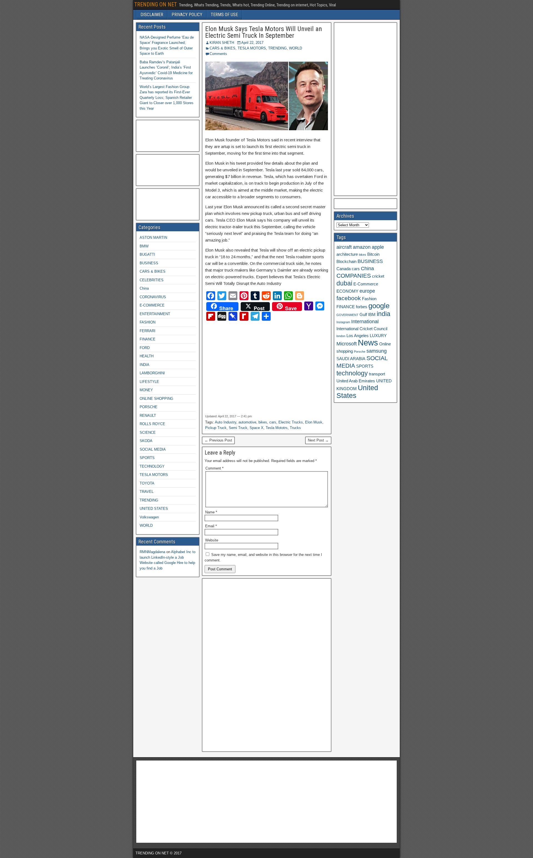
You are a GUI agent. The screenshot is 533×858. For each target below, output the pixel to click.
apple (378, 247)
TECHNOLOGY (152, 466)
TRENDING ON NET (155, 4)
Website (211, 540)
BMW (144, 246)
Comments (218, 54)
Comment (214, 468)
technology (352, 373)
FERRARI (147, 331)
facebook (348, 298)
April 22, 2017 (252, 43)
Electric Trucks (290, 422)
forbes (361, 307)
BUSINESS (149, 263)
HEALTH (147, 356)
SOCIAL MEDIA (153, 449)
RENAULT (148, 415)
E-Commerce (365, 284)
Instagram (343, 322)
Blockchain (346, 261)
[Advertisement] (254, 368)
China (144, 288)
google (378, 306)
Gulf (363, 314)
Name (211, 512)
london (340, 336)
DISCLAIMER (151, 14)
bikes (262, 422)
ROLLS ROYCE (152, 424)
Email (211, 526)
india (383, 313)
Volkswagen (149, 517)
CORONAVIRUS (153, 297)
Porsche (359, 351)
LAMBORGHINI (152, 373)
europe (367, 291)
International (365, 321)
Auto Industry (225, 422)
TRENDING (277, 48)
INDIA (144, 365)
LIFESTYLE (149, 382)
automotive (247, 422)
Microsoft (346, 344)
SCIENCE (148, 432)
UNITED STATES (154, 508)
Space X (256, 428)
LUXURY (378, 335)
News (368, 342)
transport (377, 374)
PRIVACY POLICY (187, 14)
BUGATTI (147, 254)
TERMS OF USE (224, 14)
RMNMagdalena (152, 552)
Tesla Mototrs (277, 428)
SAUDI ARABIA (350, 359)
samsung (376, 351)
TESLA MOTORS (252, 48)
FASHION (147, 322)
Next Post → (318, 440)
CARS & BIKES (222, 48)
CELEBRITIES (152, 280)
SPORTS (147, 458)
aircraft (344, 247)
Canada (343, 269)
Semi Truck (238, 428)
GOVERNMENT (347, 315)
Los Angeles (357, 335)
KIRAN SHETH (222, 43)
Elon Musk (313, 422)
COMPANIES (353, 275)
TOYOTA (147, 483)
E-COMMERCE (152, 305)
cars (272, 422)
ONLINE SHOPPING (156, 399)
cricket (378, 276)
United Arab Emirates (355, 381)
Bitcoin (373, 254)
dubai (344, 283)
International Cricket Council (361, 329)
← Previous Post (218, 440)
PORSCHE (148, 407)
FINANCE (147, 339)
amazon (362, 247)
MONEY (146, 390)
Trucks (295, 428)
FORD (145, 348)
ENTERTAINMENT (155, 314)
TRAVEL (147, 492)
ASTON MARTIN (153, 237)
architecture (347, 254)
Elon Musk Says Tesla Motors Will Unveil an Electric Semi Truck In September (263, 32)
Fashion (369, 299)
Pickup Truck (216, 428)
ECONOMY (347, 291)
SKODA (146, 441)
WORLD (295, 48)
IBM (372, 314)
